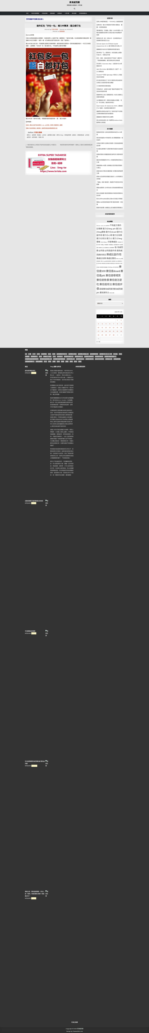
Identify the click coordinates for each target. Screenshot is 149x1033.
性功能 (115, 354)
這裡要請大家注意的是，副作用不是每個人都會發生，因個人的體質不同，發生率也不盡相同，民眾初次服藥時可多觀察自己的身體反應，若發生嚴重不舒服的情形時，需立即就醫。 (61, 389)
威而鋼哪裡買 (94, 354)
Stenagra (98, 225)
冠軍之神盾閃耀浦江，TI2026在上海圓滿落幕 (109, 22)
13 (110, 328)
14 (113, 328)
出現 (38, 354)
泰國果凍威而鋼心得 (46, 359)
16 (121, 328)
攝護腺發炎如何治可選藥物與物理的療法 (108, 49)
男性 (49, 361)
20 (110, 331)
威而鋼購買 (112, 247)
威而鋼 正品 (101, 247)
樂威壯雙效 (111, 258)
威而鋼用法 (106, 247)
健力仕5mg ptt (109, 228)
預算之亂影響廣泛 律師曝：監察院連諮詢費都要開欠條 (41, 128)
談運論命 (59, 13)
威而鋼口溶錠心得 (83, 354)
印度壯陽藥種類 (35, 13)
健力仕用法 (101, 238)
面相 (71, 361)
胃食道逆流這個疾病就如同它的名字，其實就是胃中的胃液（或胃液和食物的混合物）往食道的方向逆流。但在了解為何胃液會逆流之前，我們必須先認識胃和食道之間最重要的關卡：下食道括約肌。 (61, 453)
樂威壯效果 (101, 258)
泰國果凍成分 (80, 359)
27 (110, 335)
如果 (54, 354)
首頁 (27, 13)
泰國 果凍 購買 (99, 359)
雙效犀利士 (104, 292)
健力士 (109, 238)
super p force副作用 (105, 225)
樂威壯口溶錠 (47, 356)
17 (98, 331)
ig (26, 354)
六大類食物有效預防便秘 (103, 86)
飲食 (80, 361)
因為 (49, 354)
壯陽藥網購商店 (83, 13)
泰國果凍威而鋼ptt (110, 356)
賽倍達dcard (113, 271)
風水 (75, 361)
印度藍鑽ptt (110, 244)
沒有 (54, 356)
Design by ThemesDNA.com (74, 1031)
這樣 (58, 361)
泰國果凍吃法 (79, 356)
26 (106, 335)
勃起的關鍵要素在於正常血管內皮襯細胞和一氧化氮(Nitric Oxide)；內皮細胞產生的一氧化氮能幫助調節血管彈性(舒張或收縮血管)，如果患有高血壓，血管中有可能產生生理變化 (61, 402)
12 (106, 328)
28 (113, 335)
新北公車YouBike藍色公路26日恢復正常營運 (109, 199)
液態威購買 (39, 361)
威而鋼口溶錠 (72, 354)
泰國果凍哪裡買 (88, 356)
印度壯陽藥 (54, 29)
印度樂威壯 (112, 241)
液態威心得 (109, 359)
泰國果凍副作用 (68, 356)
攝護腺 (27, 356)
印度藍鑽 (106, 244)
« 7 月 (98, 342)
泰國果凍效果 (89, 359)
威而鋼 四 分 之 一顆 (106, 354)
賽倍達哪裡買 (113, 275)
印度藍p (102, 244)
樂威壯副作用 (113, 254)
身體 (54, 361)
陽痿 (62, 361)
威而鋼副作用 (117, 244)
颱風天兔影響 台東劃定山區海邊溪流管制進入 (109, 208)
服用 (40, 356)
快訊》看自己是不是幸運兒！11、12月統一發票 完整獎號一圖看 (44, 125)
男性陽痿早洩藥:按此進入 (35, 19)
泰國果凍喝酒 (99, 356)
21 (113, 331)
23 (121, 331)
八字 (34, 354)
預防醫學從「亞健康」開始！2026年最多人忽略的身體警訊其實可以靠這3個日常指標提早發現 (109, 32)
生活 (45, 361)
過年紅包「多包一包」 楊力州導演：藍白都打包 (59, 25)
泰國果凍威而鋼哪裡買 (31, 359)
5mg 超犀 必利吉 (55, 366)
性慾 (120, 354)
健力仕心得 (107, 235)
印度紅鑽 (119, 242)
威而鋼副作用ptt (62, 354)
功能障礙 (43, 354)
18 (102, 331)
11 (102, 328)
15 (117, 328)
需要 (67, 361)
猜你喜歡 (74, 13)
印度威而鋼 (44, 13)
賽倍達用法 (105, 284)
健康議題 (52, 13)
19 (106, 331)
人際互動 (67, 13)
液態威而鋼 (117, 359)
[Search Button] (74, 8)
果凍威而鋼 (74, 2)
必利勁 (102, 250)
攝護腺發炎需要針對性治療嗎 (104, 117)
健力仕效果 (117, 235)
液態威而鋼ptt (29, 361)
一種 (29, 354)
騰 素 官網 (112, 293)
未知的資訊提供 (110, 214)
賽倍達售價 (102, 280)
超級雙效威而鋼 (106, 289)
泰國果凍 (59, 356)
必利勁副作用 (110, 250)
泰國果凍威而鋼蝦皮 (59, 359)
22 (117, 331)
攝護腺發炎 (34, 356)
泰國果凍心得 (70, 359)
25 (102, 335)
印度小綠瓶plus (104, 242)
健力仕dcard (111, 231)
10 (98, 328)
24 (98, 335)
